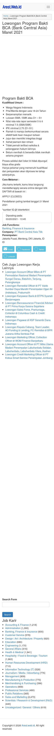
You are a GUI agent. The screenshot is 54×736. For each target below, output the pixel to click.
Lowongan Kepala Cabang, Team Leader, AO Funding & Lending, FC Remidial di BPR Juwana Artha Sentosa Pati (28, 330)
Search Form (9, 599)
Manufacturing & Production (20, 679)
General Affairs (13, 648)
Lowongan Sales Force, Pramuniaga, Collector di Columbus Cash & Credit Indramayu (25, 313)
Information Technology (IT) (19, 669)
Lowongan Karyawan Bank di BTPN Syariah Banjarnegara (29, 297)
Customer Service (14, 635)
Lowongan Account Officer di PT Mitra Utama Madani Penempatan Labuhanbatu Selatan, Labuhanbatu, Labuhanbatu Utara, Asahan (29, 347)
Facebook (25, 249)
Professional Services (16, 690)
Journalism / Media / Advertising (22, 673)
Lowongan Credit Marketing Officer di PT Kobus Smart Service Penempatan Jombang (28, 356)
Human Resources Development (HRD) (26, 662)
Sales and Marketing (16, 697)
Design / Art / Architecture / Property (24, 638)
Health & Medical (14, 652)
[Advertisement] (27, 68)
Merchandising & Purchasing (20, 683)
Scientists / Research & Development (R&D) (28, 700)
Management (12, 676)
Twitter (41, 249)
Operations (11, 686)
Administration (13, 628)
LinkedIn (11, 256)
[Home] (12, 6)
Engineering (11, 645)
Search (7, 614)
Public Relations (14, 693)
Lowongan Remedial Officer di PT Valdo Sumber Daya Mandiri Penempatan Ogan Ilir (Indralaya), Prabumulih (28, 289)
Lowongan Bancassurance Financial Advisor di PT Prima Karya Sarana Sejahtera (29, 304)
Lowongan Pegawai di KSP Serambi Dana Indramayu (28, 321)
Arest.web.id (28, 725)
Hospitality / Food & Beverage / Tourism (26, 655)
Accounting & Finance (17, 624)
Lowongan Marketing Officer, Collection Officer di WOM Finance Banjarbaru (26, 338)
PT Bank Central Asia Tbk (28, 231)
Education (10, 642)
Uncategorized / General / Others (22, 707)
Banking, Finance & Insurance (18, 228)
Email (10, 249)
